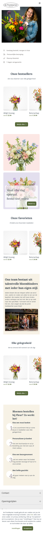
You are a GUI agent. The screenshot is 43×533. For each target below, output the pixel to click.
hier (31, 515)
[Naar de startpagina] (11, 5)
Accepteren (28, 528)
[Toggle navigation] (39, 3)
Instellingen (16, 528)
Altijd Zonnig (9, 113)
